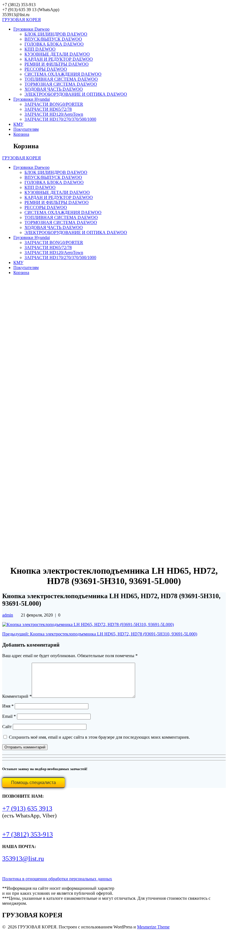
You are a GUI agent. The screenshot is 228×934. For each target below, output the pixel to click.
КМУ (18, 124)
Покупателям (26, 129)
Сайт (7, 726)
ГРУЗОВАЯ (21, 19)
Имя (8, 706)
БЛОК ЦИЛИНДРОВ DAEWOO (55, 34)
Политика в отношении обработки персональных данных (57, 878)
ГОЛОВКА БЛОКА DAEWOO (54, 44)
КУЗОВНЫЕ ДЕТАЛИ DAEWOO (57, 54)
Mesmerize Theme (153, 927)
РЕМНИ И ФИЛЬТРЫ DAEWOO (56, 64)
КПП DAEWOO (40, 49)
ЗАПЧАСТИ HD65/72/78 (48, 109)
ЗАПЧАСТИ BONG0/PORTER (53, 104)
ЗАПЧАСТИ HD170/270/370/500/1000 (60, 119)
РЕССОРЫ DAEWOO (45, 69)
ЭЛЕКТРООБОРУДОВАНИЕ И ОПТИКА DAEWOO (75, 94)
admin (7, 615)
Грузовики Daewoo (31, 29)
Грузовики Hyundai (31, 99)
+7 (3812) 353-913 (27, 834)
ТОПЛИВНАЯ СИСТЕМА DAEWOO (61, 79)
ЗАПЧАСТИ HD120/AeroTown (53, 114)
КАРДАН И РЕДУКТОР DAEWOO (58, 59)
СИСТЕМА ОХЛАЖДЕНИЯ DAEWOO (62, 74)
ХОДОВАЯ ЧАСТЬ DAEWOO (53, 89)
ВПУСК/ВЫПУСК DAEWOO (53, 39)
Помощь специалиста (33, 782)
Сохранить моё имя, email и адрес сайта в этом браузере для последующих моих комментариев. (99, 737)
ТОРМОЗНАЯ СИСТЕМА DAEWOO (60, 84)
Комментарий (17, 696)
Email (9, 716)
